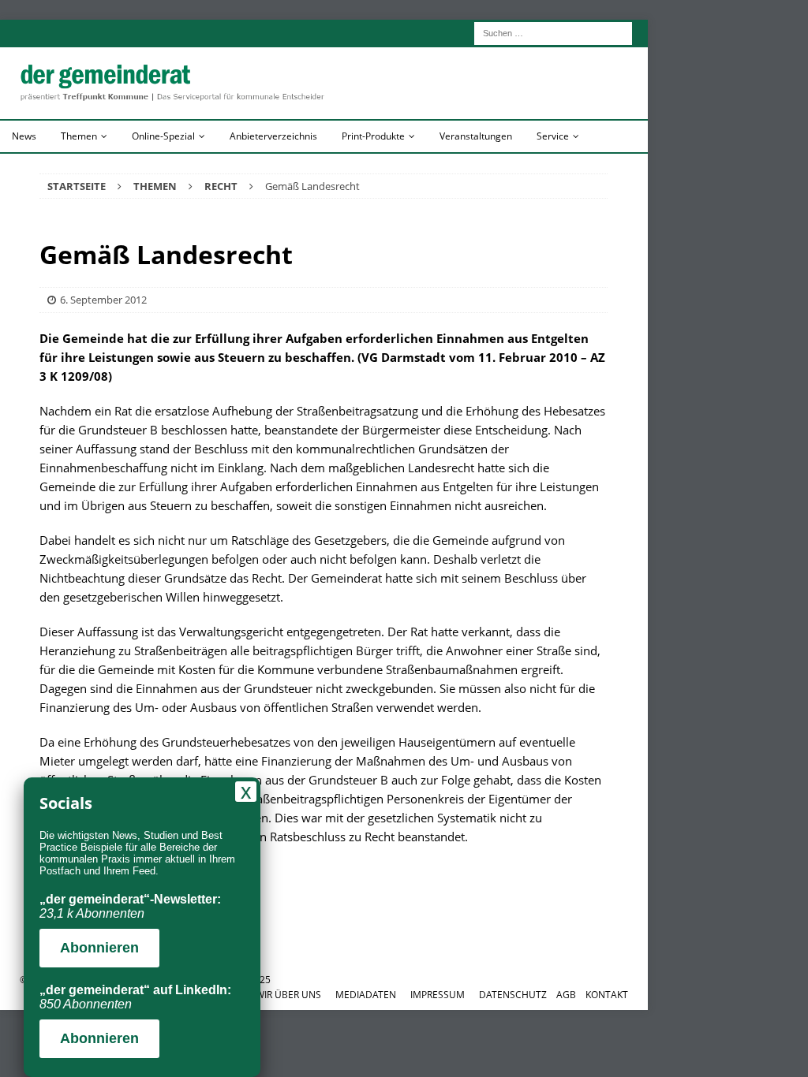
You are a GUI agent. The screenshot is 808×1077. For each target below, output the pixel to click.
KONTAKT (606, 994)
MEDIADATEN (365, 994)
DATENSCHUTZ (513, 994)
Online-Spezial (163, 136)
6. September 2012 (103, 300)
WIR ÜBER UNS (288, 994)
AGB (566, 994)
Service (553, 136)
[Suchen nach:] (553, 31)
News (24, 136)
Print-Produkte (373, 136)
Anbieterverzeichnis (273, 136)
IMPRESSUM (437, 994)
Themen (79, 136)
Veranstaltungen (476, 136)
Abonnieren (99, 948)
